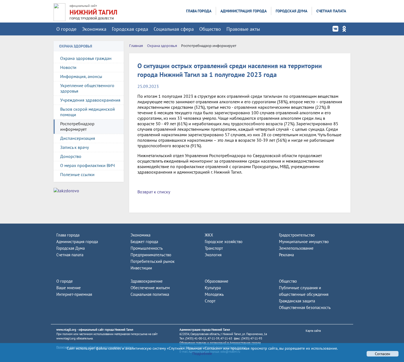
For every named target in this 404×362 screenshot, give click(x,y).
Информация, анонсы (81, 76)
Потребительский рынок (153, 261)
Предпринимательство (151, 254)
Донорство (70, 156)
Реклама (286, 254)
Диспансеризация (77, 138)
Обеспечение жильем (150, 287)
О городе (66, 29)
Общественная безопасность (305, 307)
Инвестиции (141, 268)
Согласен (382, 353)
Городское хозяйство (223, 241)
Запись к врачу (74, 147)
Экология (213, 254)
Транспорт (214, 248)
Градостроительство (297, 235)
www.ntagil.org (66, 330)
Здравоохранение (147, 281)
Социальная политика (150, 294)
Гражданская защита (297, 300)
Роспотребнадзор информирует (77, 126)
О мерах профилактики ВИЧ (87, 165)
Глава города (198, 11)
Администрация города (243, 11)
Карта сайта (313, 331)
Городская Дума (291, 11)
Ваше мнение (68, 287)
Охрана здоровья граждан (86, 58)
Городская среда (130, 29)
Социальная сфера (174, 29)
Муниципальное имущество (304, 241)
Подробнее (202, 353)
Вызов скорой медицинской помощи (87, 111)
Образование (216, 281)
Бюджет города (144, 241)
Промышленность (147, 248)
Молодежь (214, 294)
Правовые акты (243, 29)
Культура (213, 287)
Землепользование (296, 248)
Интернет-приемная (74, 294)
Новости (68, 67)
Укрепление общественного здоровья (87, 88)
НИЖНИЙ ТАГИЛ (93, 12)
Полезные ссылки (77, 174)
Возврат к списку (153, 191)
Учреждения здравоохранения (90, 100)
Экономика (94, 29)
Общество (210, 29)
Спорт (210, 300)
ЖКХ (209, 235)
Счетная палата (331, 11)
